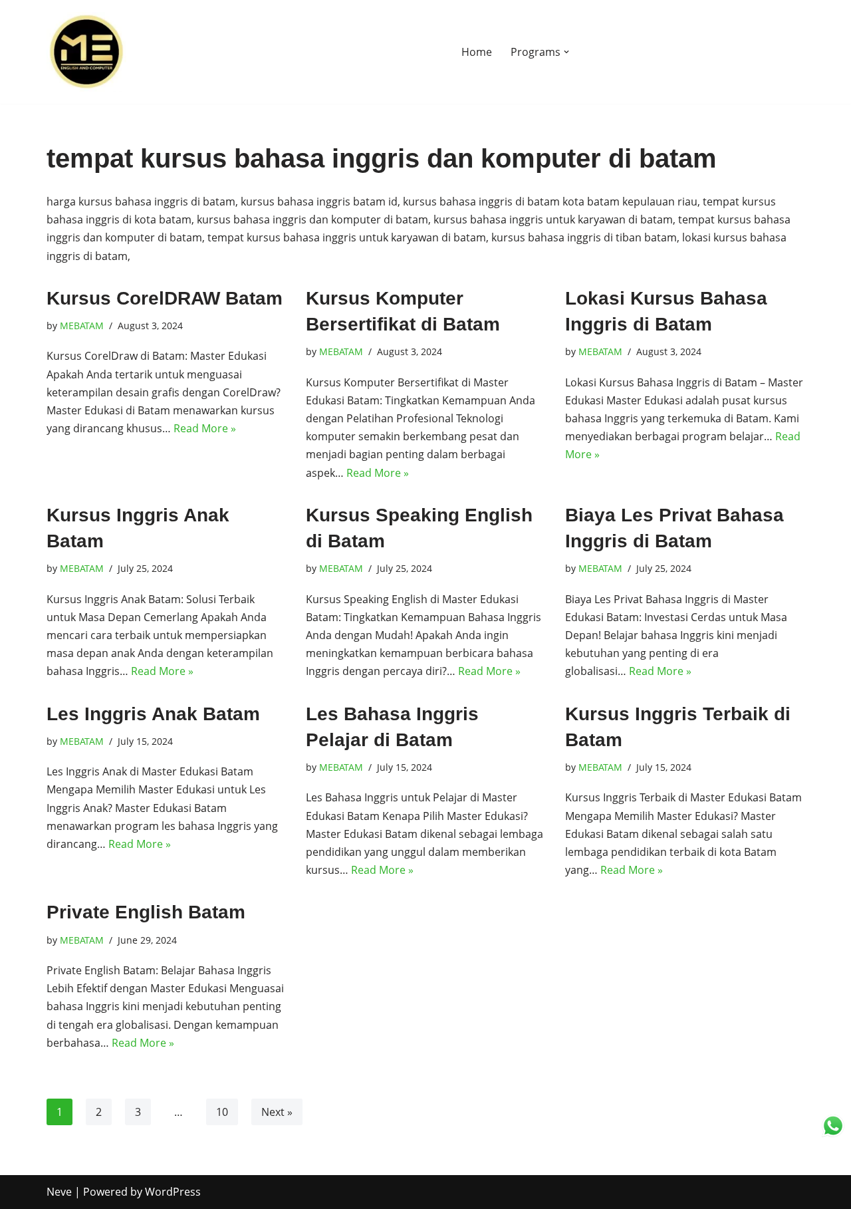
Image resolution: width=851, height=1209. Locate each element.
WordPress (173, 1191)
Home (476, 52)
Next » (277, 1112)
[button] (566, 52)
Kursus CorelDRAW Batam (165, 298)
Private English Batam (146, 912)
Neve (59, 1191)
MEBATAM (82, 325)
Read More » (205, 428)
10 (222, 1112)
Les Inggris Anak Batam (153, 714)
